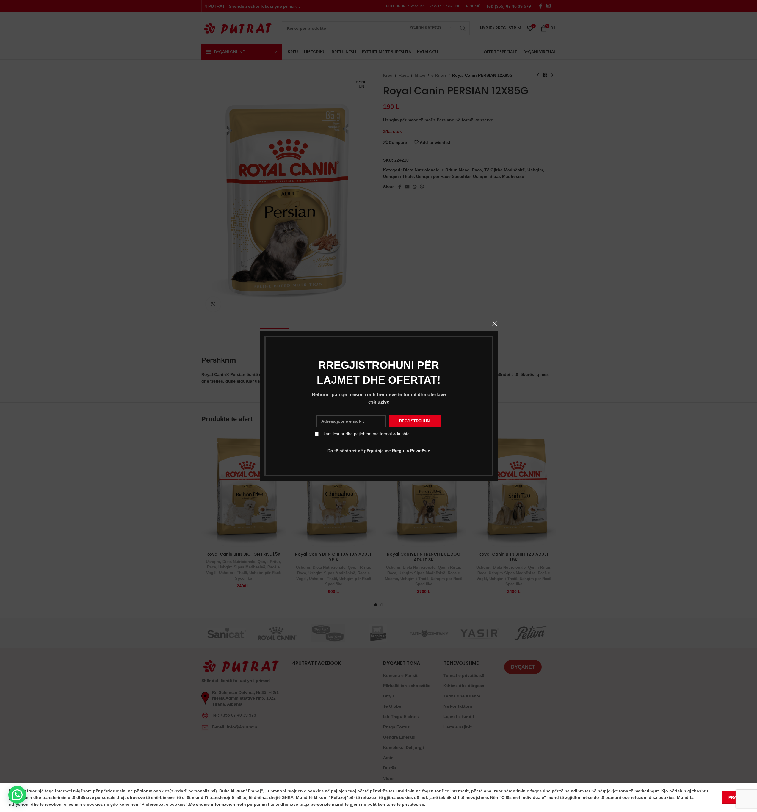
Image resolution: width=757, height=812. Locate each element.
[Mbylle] (494, 323)
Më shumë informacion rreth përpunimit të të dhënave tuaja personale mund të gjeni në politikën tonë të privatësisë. (307, 804)
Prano (735, 797)
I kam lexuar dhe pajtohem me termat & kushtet (366, 433)
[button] (17, 795)
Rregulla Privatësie (411, 450)
